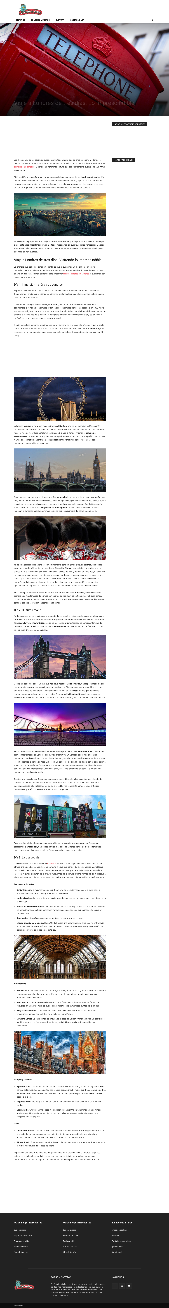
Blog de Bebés (69, 1252)
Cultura (60, 20)
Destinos (20, 20)
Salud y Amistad (21, 1246)
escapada (51, 863)
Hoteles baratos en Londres (76, 273)
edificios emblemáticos (25, 167)
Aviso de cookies (119, 1230)
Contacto (116, 1235)
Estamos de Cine (70, 1235)
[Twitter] (122, 1286)
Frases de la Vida (21, 1241)
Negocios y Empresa (23, 1235)
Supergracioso (69, 1230)
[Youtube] (129, 1286)
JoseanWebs (117, 1246)
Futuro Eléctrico (70, 1246)
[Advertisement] (107, 10)
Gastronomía (77, 20)
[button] (152, 20)
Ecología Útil (68, 1241)
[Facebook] (115, 1286)
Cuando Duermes (21, 1252)
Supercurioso (20, 1230)
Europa (25, 97)
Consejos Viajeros (40, 20)
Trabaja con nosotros (121, 1241)
